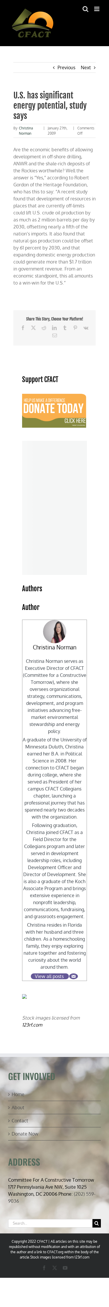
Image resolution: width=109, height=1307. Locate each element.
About (18, 1107)
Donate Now (25, 1134)
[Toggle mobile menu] (97, 9)
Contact (20, 1121)
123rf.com (32, 1025)
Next (86, 67)
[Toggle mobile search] (85, 9)
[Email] (73, 976)
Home (18, 1094)
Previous (66, 67)
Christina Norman (54, 647)
